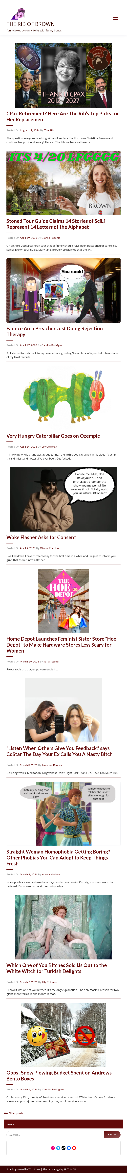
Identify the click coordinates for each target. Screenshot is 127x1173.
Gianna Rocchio (51, 237)
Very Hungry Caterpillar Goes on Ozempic (53, 436)
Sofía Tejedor (51, 661)
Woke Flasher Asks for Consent (41, 537)
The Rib (49, 130)
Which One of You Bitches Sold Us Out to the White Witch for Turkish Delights (56, 968)
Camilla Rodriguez (53, 345)
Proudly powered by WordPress (23, 1169)
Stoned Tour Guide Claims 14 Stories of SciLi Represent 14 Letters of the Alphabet (55, 224)
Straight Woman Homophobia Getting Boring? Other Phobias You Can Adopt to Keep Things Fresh (58, 857)
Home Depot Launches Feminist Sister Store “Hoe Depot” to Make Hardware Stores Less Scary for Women (61, 645)
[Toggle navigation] (116, 17)
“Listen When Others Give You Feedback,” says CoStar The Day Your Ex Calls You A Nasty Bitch (60, 751)
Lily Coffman (49, 446)
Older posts (16, 1113)
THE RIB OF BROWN (30, 23)
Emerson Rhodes (52, 764)
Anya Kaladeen (51, 874)
